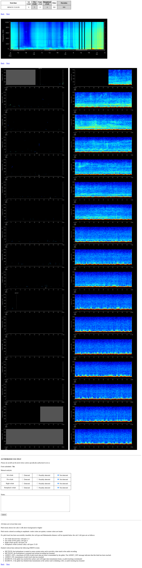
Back (2, 14)
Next (8, 14)
